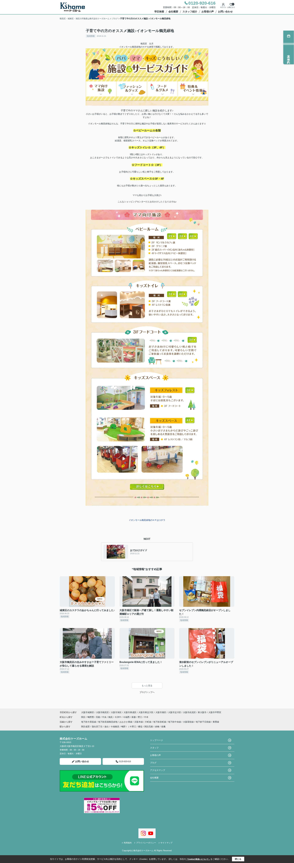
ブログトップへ (147, 692)
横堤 (140, 726)
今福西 (126, 717)
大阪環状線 (188, 722)
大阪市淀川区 (174, 712)
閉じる (238, 859)
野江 (140, 717)
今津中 (118, 717)
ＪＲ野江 (132, 726)
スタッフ (154, 747)
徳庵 (163, 726)
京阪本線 (138, 722)
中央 (104, 717)
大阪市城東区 (87, 712)
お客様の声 (208, 11)
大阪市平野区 (214, 712)
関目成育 (85, 726)
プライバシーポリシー (146, 843)
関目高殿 (148, 726)
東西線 (216, 722)
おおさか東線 (126, 722)
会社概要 (173, 11)
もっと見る (147, 685)
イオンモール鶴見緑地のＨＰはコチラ (147, 520)
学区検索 (159, 11)
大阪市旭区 (116, 712)
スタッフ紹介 (190, 11)
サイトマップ (166, 843)
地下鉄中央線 (175, 722)
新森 (134, 717)
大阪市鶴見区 (102, 712)
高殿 (98, 717)
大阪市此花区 (189, 712)
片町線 (148, 722)
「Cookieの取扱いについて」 (198, 859)
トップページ (156, 740)
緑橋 (157, 726)
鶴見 (110, 717)
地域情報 (91, 36)
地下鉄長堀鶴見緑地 (108, 722)
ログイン (223, 7)
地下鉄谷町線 (160, 722)
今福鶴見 (115, 726)
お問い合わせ (225, 11)
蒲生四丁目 (97, 726)
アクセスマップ (157, 770)
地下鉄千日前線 (203, 722)
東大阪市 (202, 712)
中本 (146, 717)
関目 (83, 717)
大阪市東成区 (130, 712)
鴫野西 (90, 717)
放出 (106, 726)
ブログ (153, 762)
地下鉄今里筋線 (89, 722)
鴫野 (123, 726)
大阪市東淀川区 (145, 712)
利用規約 (128, 843)
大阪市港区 (160, 712)
